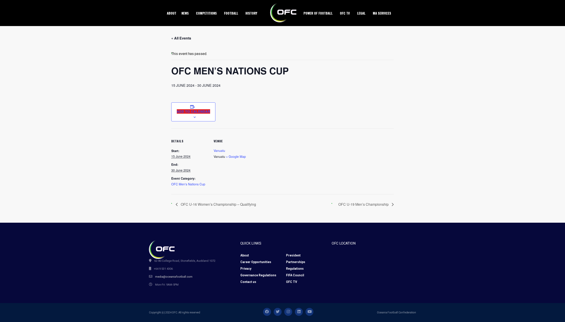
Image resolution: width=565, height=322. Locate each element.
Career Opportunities (255, 262)
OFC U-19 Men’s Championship (364, 204)
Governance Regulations (258, 275)
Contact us (248, 282)
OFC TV (291, 282)
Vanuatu (219, 150)
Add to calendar (193, 111)
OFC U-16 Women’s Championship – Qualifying (218, 204)
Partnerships (295, 262)
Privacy (245, 268)
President (293, 255)
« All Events (181, 38)
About (244, 255)
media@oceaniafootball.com (173, 276)
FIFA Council (295, 275)
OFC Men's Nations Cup (188, 184)
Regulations (295, 268)
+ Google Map (236, 156)
